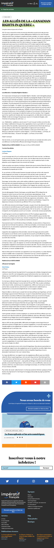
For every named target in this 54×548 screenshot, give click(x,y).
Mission (29, 495)
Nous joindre (32, 519)
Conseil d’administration (34, 498)
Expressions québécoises (34, 508)
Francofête (4, 522)
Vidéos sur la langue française (35, 506)
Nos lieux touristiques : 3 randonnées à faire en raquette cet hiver (44, 536)
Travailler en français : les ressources (37, 502)
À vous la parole (5, 520)
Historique (30, 496)
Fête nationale (5, 524)
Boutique (31, 522)
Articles (8, 430)
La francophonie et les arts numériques (24, 434)
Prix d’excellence (32, 504)
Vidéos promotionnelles (7, 528)
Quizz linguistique (32, 500)
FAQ (29, 516)
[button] (30, 3)
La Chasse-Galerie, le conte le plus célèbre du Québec (26, 536)
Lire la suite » (4, 539)
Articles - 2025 (17, 430)
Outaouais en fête (5, 526)
